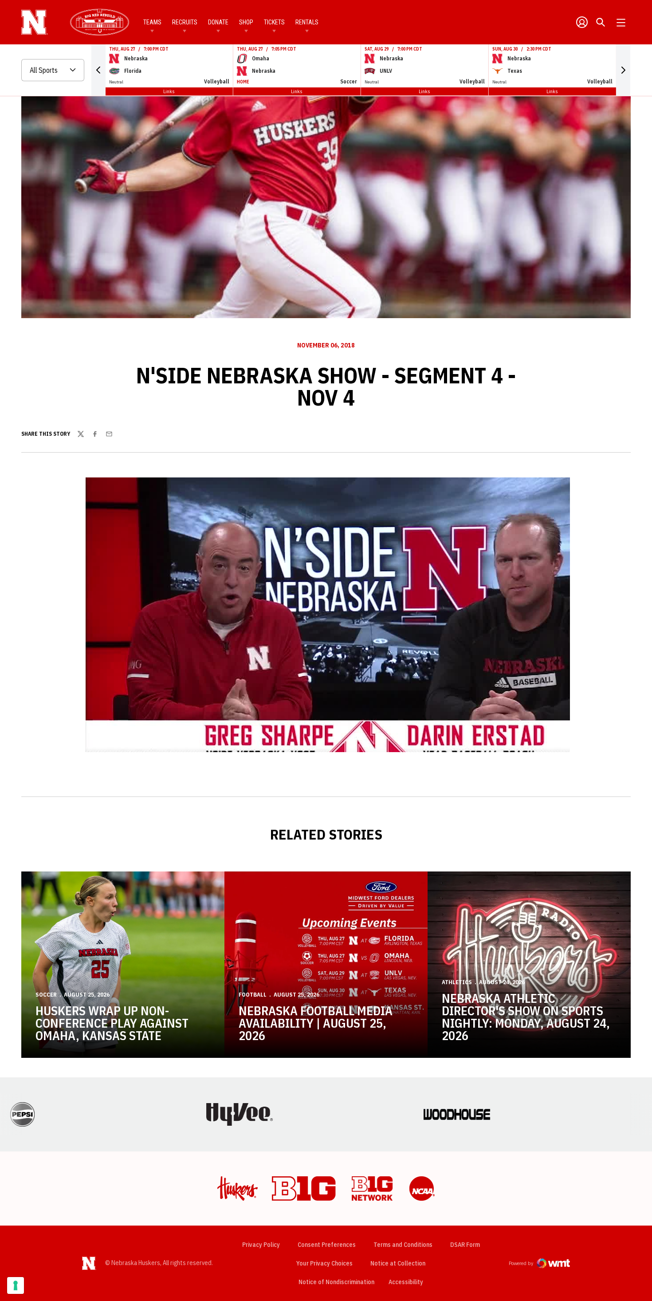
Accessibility (406, 1281)
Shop (246, 22)
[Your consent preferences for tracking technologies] (15, 1285)
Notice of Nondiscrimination (336, 1282)
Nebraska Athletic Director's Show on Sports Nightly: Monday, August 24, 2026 (526, 1017)
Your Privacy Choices (324, 1263)
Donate (218, 22)
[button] (98, 70)
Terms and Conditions (402, 1245)
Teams (152, 22)
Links (169, 91)
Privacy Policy (261, 1245)
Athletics (457, 982)
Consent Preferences (327, 1245)
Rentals (306, 22)
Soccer (46, 994)
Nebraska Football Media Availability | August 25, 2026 (316, 1023)
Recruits (184, 22)
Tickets (274, 22)
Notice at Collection (397, 1263)
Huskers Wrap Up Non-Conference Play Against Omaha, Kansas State (112, 1023)
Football (253, 994)
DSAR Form (465, 1245)
